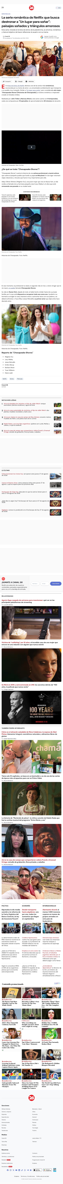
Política (5, 906)
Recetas (4, 1128)
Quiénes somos (6, 1153)
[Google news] (31, 1170)
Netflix (5, 379)
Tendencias (5, 1130)
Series (12, 379)
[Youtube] (16, 1170)
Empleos (34, 1163)
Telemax (34, 1141)
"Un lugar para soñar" (33, 90)
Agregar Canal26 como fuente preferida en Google (51, 37)
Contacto (34, 1153)
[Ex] (13, 1170)
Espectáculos (6, 14)
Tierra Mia (4, 1141)
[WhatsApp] (25, 1170)
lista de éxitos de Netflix (16, 86)
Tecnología (35, 1128)
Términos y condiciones (8, 1156)
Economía (26, 906)
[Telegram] (28, 1170)
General (34, 1117)
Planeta (34, 1122)
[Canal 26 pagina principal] (31, 10)
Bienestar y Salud (37, 1109)
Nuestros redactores (7, 1163)
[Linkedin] (19, 1170)
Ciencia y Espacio (6, 1111)
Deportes (4, 1114)
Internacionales (49, 906)
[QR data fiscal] (54, 1171)
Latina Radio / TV (36, 1138)
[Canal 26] (31, 1098)
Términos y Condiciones (28, 1176)
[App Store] (37, 1170)
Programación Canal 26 (38, 1160)
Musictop (4, 1145)
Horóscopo (35, 1119)
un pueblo (11, 288)
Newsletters (7, 1166)
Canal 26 (7, 36)
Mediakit (6, 1160)
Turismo (34, 1130)
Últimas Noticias (6, 1109)
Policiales (4, 1125)
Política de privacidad (38, 1156)
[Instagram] (10, 1170)
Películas (19, 379)
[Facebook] (8, 1170)
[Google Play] (47, 1170)
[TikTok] (22, 1170)
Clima (33, 1111)
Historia (4, 1119)
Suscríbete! (55, 583)
